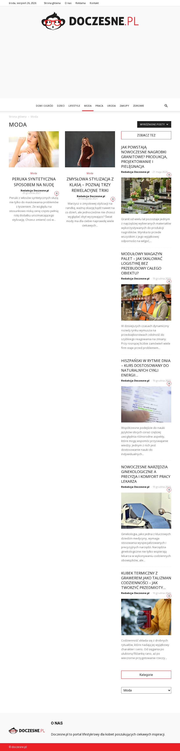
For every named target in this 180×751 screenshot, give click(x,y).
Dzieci (61, 105)
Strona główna (52, 3)
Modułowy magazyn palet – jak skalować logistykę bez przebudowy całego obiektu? (141, 263)
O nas (68, 3)
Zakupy (124, 105)
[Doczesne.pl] (90, 21)
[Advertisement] (90, 67)
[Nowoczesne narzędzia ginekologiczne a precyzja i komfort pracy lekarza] (146, 511)
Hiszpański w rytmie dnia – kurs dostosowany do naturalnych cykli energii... (146, 368)
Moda (88, 105)
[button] (166, 106)
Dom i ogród (44, 105)
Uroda (111, 105)
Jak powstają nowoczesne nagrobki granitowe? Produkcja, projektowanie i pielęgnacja (144, 157)
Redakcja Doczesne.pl (35, 190)
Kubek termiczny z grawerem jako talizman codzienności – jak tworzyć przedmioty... (146, 580)
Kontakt (94, 3)
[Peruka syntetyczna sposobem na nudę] (34, 149)
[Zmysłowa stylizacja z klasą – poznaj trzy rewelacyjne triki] (90, 149)
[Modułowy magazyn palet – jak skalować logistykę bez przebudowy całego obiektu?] (146, 302)
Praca (99, 105)
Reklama (81, 3)
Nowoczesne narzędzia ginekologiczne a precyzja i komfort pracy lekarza (145, 474)
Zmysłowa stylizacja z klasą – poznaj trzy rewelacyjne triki (90, 184)
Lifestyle (74, 105)
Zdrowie (138, 105)
